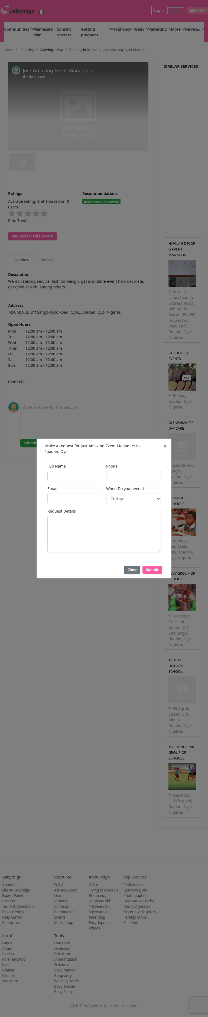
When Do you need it (125, 488)
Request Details (61, 511)
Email (52, 488)
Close (132, 569)
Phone (112, 466)
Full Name (56, 466)
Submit (152, 569)
